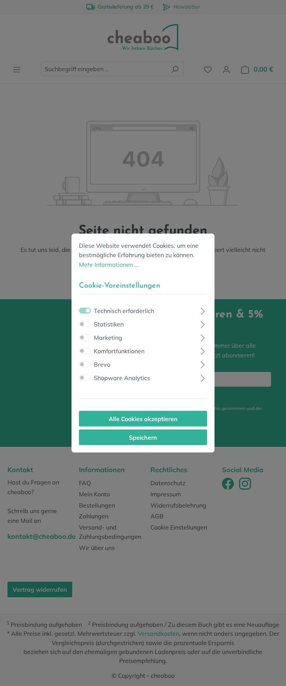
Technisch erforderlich (124, 310)
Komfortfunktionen (119, 351)
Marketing (108, 337)
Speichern (143, 437)
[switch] (85, 324)
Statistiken (109, 324)
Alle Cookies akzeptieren (143, 419)
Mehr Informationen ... (109, 264)
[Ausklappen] (202, 310)
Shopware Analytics (122, 378)
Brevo (102, 364)
